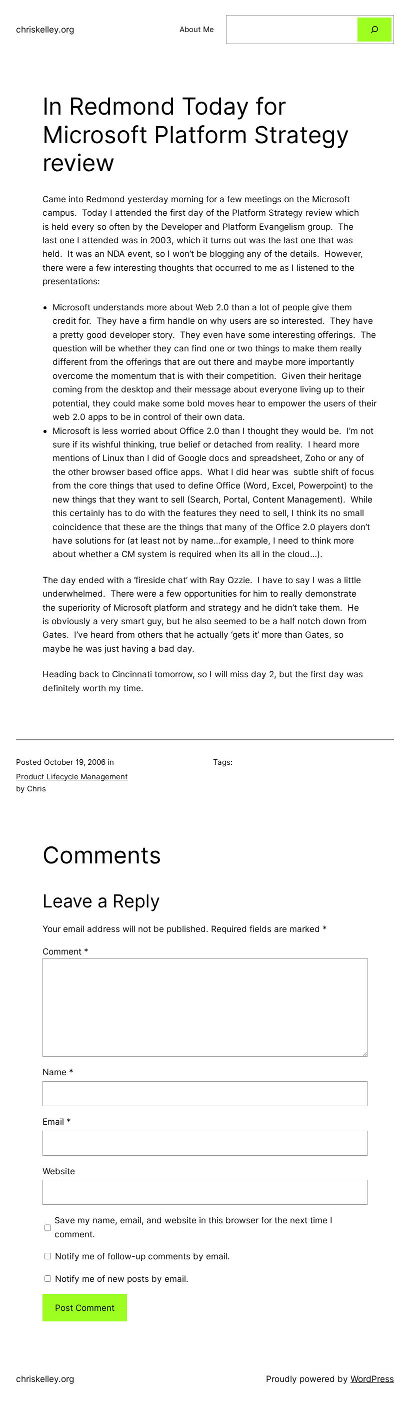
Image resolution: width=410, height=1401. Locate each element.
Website (58, 1171)
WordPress (372, 1378)
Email (56, 1121)
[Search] (375, 30)
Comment (65, 951)
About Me (197, 29)
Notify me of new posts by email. (121, 1278)
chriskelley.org (45, 29)
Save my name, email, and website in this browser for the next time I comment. (193, 1227)
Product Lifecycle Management (72, 776)
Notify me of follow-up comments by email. (142, 1256)
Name (58, 1072)
